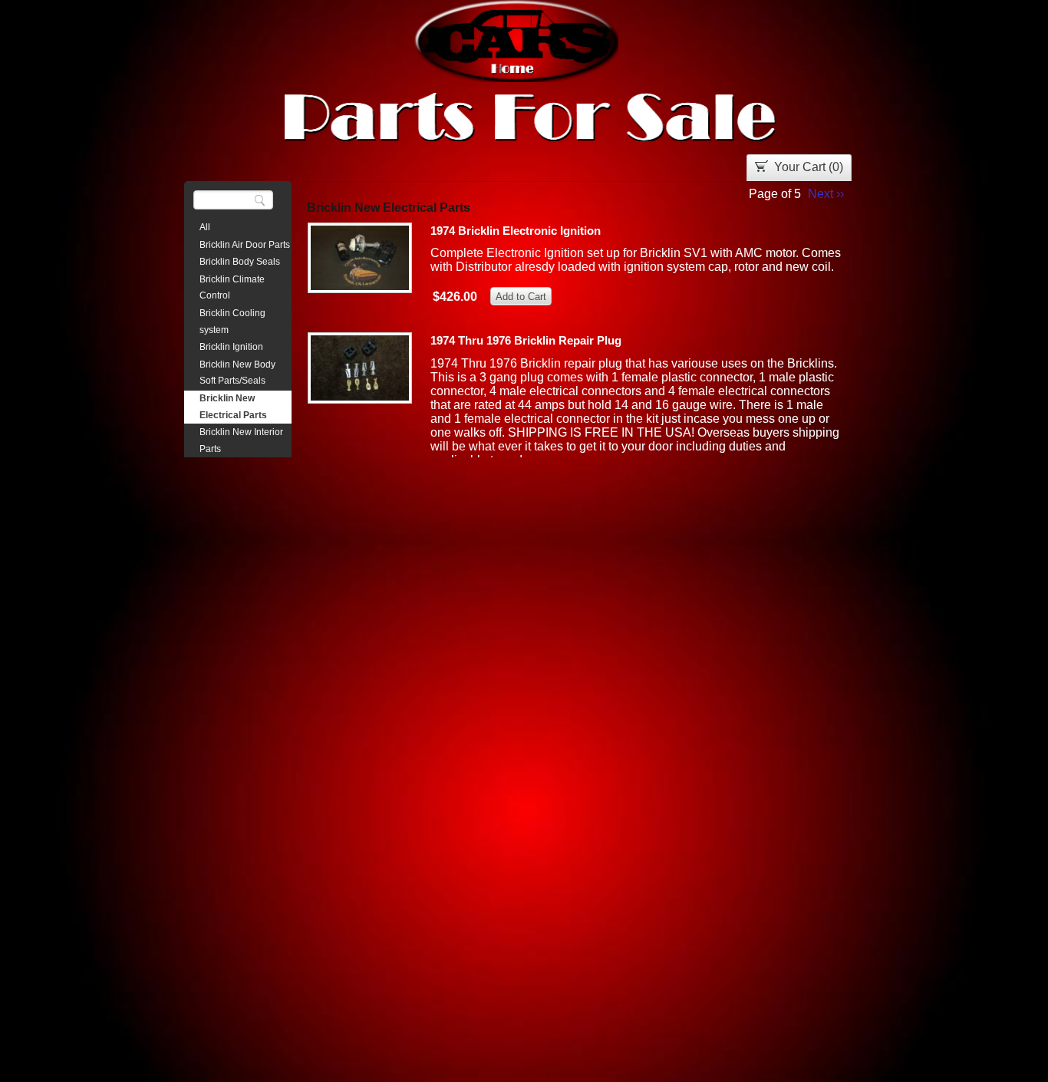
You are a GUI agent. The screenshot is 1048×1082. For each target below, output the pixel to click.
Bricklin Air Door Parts (244, 244)
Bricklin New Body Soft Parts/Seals (237, 373)
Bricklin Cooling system (232, 321)
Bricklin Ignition (231, 346)
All (204, 227)
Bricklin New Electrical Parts (233, 407)
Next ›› (826, 193)
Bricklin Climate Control (232, 288)
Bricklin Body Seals (239, 261)
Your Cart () (808, 166)
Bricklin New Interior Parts (241, 440)
